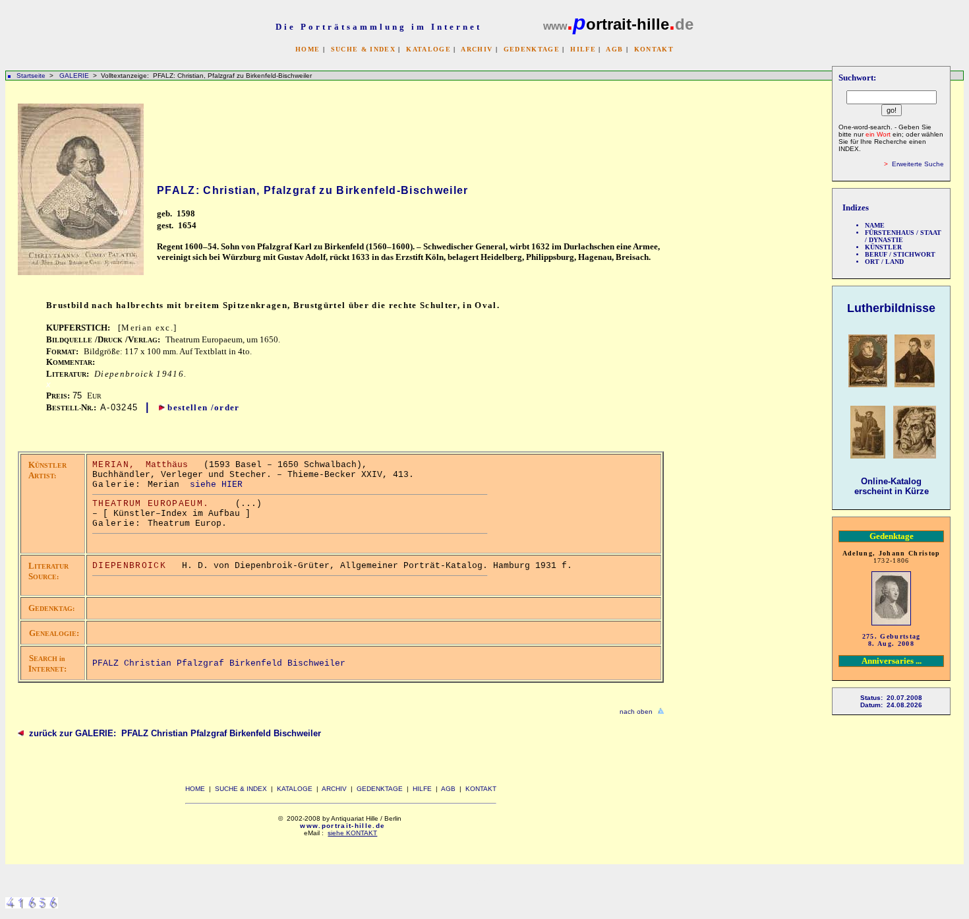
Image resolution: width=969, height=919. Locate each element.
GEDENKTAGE (532, 49)
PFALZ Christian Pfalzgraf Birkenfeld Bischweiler (218, 663)
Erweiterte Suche (918, 164)
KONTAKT (654, 49)
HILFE (583, 49)
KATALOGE (428, 49)
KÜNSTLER (883, 247)
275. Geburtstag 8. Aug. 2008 (891, 640)
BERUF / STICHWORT (900, 254)
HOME (307, 49)
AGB (614, 49)
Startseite (30, 75)
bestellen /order (203, 407)
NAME (875, 225)
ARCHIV (476, 49)
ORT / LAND (884, 261)
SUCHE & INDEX (363, 49)
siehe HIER (216, 485)
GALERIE (75, 75)
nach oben (636, 711)
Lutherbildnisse (891, 308)
